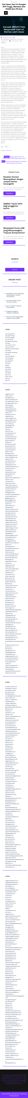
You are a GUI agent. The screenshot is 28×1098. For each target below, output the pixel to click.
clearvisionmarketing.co (12, 569)
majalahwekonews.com (11, 882)
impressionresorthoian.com (13, 1011)
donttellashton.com (10, 892)
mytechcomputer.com (11, 667)
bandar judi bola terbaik (12, 348)
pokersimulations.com (11, 509)
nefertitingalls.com (10, 418)
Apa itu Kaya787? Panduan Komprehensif (13, 306)
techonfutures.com (10, 606)
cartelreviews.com (10, 468)
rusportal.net (9, 906)
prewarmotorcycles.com (12, 720)
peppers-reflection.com (11, 1055)
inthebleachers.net (10, 850)
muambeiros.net (10, 783)
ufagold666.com (9, 595)
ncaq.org (7, 429)
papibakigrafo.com (10, 833)
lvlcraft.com (8, 476)
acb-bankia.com (9, 1001)
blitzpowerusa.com (10, 957)
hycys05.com (8, 960)
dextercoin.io (9, 863)
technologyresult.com (11, 455)
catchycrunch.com (10, 414)
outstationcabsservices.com (13, 622)
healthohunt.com (10, 550)
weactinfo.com (9, 973)
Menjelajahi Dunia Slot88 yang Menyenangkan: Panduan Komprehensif (15, 295)
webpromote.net (9, 790)
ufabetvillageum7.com (11, 528)
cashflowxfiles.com (10, 968)
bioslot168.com (9, 669)
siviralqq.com (9, 1009)
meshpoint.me (9, 925)
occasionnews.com (10, 1050)
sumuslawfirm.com (10, 1016)
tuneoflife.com (9, 1057)
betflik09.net (8, 427)
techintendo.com (10, 463)
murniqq (5, 1082)
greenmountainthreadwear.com (14, 1020)
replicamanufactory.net (11, 511)
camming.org (9, 405)
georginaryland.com (10, 800)
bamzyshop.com (9, 602)
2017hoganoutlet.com (11, 884)
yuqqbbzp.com (9, 490)
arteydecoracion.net (10, 794)
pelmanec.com (9, 886)
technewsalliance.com (11, 556)
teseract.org (8, 583)
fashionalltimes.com (11, 635)
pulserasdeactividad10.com (13, 844)
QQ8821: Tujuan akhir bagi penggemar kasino (13, 206)
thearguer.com (9, 977)
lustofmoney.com (10, 1051)
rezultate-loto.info (10, 513)
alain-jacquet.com (10, 921)
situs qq (7, 354)
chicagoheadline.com (11, 403)
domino (7, 380)
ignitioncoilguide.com (11, 665)
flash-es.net (8, 1003)
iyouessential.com (10, 446)
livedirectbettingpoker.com (13, 990)
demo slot (8, 371)
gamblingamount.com (11, 1044)
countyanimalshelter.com (12, 1035)
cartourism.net (9, 841)
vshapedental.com (10, 615)
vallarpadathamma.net (11, 938)
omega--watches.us (10, 703)
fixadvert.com (9, 709)
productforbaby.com (11, 944)
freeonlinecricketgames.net (13, 776)
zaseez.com (8, 412)
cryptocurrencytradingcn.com (13, 1025)
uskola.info (8, 563)
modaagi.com (9, 753)
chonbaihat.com (9, 787)
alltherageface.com (10, 652)
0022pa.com (8, 746)
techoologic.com (10, 608)
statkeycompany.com (11, 731)
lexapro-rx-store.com (11, 852)
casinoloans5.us (9, 820)
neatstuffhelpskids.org (11, 763)
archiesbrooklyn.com (11, 781)
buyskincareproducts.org (12, 854)
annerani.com (9, 742)
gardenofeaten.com (10, 958)
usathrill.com (9, 613)
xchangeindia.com (10, 626)
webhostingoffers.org (11, 457)
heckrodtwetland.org (11, 807)
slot (6, 146)
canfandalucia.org (10, 617)
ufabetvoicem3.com (10, 529)
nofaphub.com (9, 416)
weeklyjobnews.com (10, 1033)
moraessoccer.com (10, 764)
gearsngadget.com (10, 500)
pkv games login (10, 335)
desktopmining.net (10, 848)
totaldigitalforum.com (11, 637)
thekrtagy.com (9, 624)
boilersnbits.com (10, 951)
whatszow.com (9, 459)
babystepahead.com (10, 1040)
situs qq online (9, 347)
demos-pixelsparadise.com (13, 716)
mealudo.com (9, 986)
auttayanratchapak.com (11, 931)
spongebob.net (9, 927)
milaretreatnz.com (10, 751)
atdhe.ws (7, 805)
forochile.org (8, 766)
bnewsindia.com (9, 598)
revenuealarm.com (10, 661)
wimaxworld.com (10, 774)
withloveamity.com (10, 448)
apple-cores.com (10, 843)
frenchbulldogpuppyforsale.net (14, 856)
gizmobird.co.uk (10, 692)
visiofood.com (9, 589)
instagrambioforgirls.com (12, 966)
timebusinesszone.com (11, 1053)
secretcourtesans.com (11, 399)
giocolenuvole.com (10, 444)
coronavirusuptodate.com (12, 494)
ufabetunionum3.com (11, 522)
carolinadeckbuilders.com (12, 733)
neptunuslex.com (10, 698)
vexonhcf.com (9, 714)
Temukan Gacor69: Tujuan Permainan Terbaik (13, 301)
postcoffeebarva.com (11, 932)
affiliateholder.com (10, 1063)
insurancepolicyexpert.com (12, 729)
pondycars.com (9, 604)
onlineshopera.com (10, 433)
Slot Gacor (9, 150)
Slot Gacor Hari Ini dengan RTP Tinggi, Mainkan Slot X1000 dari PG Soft (14, 6)
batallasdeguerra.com (11, 759)
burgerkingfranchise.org (12, 936)
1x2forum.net (9, 396)
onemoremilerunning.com (12, 962)
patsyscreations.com (11, 420)
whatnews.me (9, 572)
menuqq (4, 1075)
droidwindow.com (10, 591)
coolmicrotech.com (10, 628)
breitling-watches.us (11, 705)
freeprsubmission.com (11, 593)
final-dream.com (10, 574)
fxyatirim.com (9, 451)
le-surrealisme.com (10, 725)
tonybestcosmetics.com (12, 645)
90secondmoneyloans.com (12, 477)
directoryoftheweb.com (11, 890)
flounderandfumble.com (12, 548)
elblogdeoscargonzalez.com (13, 789)
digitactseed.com (10, 474)
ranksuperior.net (10, 1038)
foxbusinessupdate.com (12, 992)
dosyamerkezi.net (10, 724)
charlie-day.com (9, 988)
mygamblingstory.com (11, 880)
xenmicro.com (9, 431)
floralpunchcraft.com (11, 981)
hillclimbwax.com (10, 1046)
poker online (8, 376)
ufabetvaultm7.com (10, 526)
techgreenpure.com (10, 464)
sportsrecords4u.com (11, 516)
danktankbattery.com (11, 985)
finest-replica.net (10, 576)
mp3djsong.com (10, 694)
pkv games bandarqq (11, 341)
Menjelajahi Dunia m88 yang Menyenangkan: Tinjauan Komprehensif (14, 230)
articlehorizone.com (10, 489)
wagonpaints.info (10, 565)
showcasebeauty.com (11, 727)
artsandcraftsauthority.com (13, 671)
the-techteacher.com (11, 632)
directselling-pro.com (11, 660)
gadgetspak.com (10, 498)
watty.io (7, 908)
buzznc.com (8, 647)
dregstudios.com (10, 761)
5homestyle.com (9, 867)
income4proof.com (10, 422)
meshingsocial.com (10, 975)
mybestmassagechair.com (12, 811)
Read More (9, 193)
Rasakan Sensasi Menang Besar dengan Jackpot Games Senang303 (13, 180)
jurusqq (7, 343)
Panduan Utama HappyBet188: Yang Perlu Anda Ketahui (14, 317)
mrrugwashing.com (10, 999)
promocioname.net (10, 772)
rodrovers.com (9, 481)
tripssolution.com (10, 483)
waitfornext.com (9, 567)
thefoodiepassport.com (11, 830)
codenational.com (10, 654)
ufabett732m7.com (10, 587)
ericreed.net (8, 813)
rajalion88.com (9, 407)
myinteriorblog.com (10, 596)
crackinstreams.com (11, 496)
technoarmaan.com (10, 639)
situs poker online (10, 345)
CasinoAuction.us (10, 822)
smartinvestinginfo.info (11, 554)
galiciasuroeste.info (10, 757)
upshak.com (8, 1005)
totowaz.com (8, 1027)
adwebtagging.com (10, 1037)
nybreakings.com (10, 621)
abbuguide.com (9, 453)
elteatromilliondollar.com (12, 934)
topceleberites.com (10, 518)
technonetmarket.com (11, 557)
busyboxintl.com (10, 929)
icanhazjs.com (9, 835)
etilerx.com (8, 544)
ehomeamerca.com (10, 461)
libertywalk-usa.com (11, 688)
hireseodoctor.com (10, 502)
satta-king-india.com (11, 485)
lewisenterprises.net (11, 437)
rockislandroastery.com (11, 658)
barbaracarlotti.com (10, 846)
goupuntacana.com (10, 409)
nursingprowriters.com (11, 1018)
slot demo (8, 350)
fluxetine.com (9, 815)
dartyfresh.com (9, 435)
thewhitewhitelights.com (12, 803)
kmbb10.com (9, 970)
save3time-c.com (10, 712)
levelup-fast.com (10, 505)
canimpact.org (9, 837)
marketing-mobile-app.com (13, 979)
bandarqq (8, 367)
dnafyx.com (8, 442)
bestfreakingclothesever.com (13, 1012)
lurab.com (8, 663)
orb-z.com (8, 945)
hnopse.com (8, 1048)
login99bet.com (9, 397)
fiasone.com (8, 983)
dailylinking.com (10, 440)
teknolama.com (9, 942)
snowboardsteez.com (11, 964)
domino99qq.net (10, 888)
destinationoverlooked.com (13, 1042)
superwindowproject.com (12, 831)
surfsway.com (9, 470)
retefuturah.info (9, 552)
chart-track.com (9, 768)
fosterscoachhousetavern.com (13, 947)
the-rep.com (8, 738)
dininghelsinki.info (10, 541)
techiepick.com (9, 600)
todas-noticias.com (10, 903)
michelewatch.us (10, 701)
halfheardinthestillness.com (13, 809)
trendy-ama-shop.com (11, 585)
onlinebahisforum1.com (12, 401)
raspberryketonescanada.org (13, 609)
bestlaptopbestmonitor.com (13, 798)
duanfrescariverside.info (12, 542)
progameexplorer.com (11, 656)
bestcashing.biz (9, 777)
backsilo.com (9, 1007)
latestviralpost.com (10, 953)
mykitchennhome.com (11, 826)
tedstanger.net (9, 559)
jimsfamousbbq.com (11, 686)
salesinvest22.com (10, 582)
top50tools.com (9, 737)
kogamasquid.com (10, 857)
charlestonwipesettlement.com (14, 1029)
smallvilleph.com (10, 755)
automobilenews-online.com (13, 634)
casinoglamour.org (10, 861)
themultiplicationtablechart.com (14, 859)
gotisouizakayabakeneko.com (13, 923)
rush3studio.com (10, 893)
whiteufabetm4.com (11, 537)
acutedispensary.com (11, 1022)
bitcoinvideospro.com (11, 918)
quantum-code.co (10, 570)
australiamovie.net (10, 690)
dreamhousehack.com (11, 630)
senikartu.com (9, 905)
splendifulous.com (10, 515)
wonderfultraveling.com (12, 770)
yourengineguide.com (11, 619)
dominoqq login (14, 1076)
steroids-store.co (10, 792)
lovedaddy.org (9, 994)
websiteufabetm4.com (11, 535)
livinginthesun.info (10, 910)
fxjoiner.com (8, 648)
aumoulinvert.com (10, 828)
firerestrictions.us (10, 779)
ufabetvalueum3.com (11, 524)
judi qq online (9, 339)
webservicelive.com (10, 673)
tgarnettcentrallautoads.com (13, 707)
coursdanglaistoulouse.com (13, 696)
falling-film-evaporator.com (13, 1014)
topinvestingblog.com (11, 735)
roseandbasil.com (10, 802)
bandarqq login (17, 1083)
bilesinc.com (8, 750)
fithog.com (8, 796)
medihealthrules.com (11, 611)
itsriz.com (8, 912)
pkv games (8, 361)
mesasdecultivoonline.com (12, 949)
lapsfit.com (8, 503)
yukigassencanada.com (11, 487)
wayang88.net (9, 533)
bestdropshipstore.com (12, 466)
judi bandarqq (9, 360)
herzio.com (8, 897)
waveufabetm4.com (10, 531)
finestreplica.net (9, 546)
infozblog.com (9, 785)
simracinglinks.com (10, 722)
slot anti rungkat (19, 1080)
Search (14, 259)
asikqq (7, 365)
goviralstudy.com (10, 839)
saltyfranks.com (9, 740)
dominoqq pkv (9, 358)
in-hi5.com (8, 899)
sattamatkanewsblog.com (12, 1024)
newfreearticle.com (10, 955)
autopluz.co (8, 711)
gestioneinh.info (9, 578)
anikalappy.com (9, 539)
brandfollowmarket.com (12, 1031)
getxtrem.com (9, 972)
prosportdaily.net (10, 580)
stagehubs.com (9, 394)
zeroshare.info (9, 748)
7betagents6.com (10, 492)
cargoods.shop (9, 914)
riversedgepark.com (10, 410)
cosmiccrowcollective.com (12, 919)
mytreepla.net (9, 507)
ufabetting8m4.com (11, 520)
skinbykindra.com (10, 650)
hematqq (12, 1082)
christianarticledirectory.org (13, 865)
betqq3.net (8, 818)
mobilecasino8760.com (12, 816)
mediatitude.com (10, 718)
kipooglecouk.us (10, 824)
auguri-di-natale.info (11, 699)
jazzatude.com (9, 744)
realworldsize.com (10, 940)
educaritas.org (9, 424)
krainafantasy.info (10, 901)
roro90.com (8, 895)
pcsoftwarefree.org (10, 438)
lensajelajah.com (10, 425)
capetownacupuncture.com (13, 916)
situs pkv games (10, 334)
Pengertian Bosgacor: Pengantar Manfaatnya (12, 312)
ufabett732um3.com (11, 561)
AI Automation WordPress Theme (13, 1094)
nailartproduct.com (10, 472)
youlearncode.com (10, 450)
